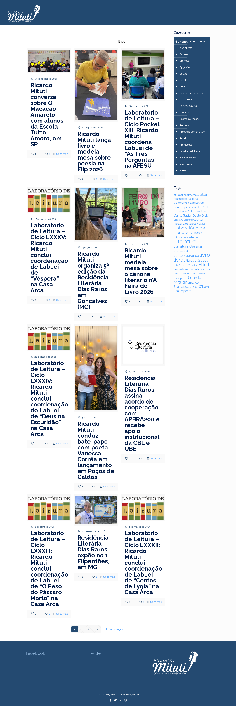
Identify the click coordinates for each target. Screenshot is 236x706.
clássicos (191, 198)
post (183, 278)
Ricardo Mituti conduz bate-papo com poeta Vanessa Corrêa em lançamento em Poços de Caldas (95, 450)
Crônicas (184, 60)
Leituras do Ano (188, 106)
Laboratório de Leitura (192, 93)
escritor (198, 219)
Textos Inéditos (188, 157)
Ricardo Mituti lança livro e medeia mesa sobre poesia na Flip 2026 (94, 151)
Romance (192, 282)
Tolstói (195, 287)
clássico (179, 198)
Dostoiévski (200, 215)
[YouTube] (120, 700)
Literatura (185, 112)
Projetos (184, 138)
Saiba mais (62, 154)
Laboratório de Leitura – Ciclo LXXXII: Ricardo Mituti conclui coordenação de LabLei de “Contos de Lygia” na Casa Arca (143, 563)
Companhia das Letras (189, 202)
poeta (177, 278)
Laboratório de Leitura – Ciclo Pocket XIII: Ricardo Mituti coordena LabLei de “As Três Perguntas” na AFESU (142, 139)
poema (177, 273)
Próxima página (115, 629)
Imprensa (185, 86)
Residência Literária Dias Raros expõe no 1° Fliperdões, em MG (93, 552)
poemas (186, 273)
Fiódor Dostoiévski (186, 223)
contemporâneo (185, 207)
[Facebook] (110, 700)
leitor (191, 233)
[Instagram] (125, 700)
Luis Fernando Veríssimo (186, 265)
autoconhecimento (185, 194)
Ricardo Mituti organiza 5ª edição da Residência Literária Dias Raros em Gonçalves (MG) (93, 280)
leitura (198, 233)
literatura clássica (188, 246)
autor (202, 194)
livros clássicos (197, 260)
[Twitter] (115, 700)
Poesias (201, 273)
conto (202, 206)
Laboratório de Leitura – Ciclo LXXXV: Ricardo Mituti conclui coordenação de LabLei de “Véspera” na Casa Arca (49, 258)
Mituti (203, 264)
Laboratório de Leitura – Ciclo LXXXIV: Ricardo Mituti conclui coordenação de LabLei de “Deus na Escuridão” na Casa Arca (49, 398)
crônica (190, 211)
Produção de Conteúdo (192, 131)
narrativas (196, 269)
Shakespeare (182, 286)
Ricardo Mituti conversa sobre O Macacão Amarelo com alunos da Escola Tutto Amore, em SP (46, 115)
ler (193, 237)
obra (207, 269)
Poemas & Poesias (189, 118)
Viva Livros (186, 164)
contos (179, 211)
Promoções (186, 144)
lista (197, 237)
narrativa (181, 269)
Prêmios (184, 125)
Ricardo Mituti (187, 280)
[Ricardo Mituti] (23, 14)
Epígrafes (185, 67)
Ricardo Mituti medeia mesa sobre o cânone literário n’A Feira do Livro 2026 (141, 271)
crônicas (201, 211)
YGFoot (184, 170)
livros (180, 260)
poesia (193, 273)
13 (97, 629)
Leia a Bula (186, 99)
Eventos (184, 80)
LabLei (202, 224)
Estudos (184, 73)
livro (204, 255)
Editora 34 (178, 220)
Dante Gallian (183, 215)
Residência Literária (190, 151)
